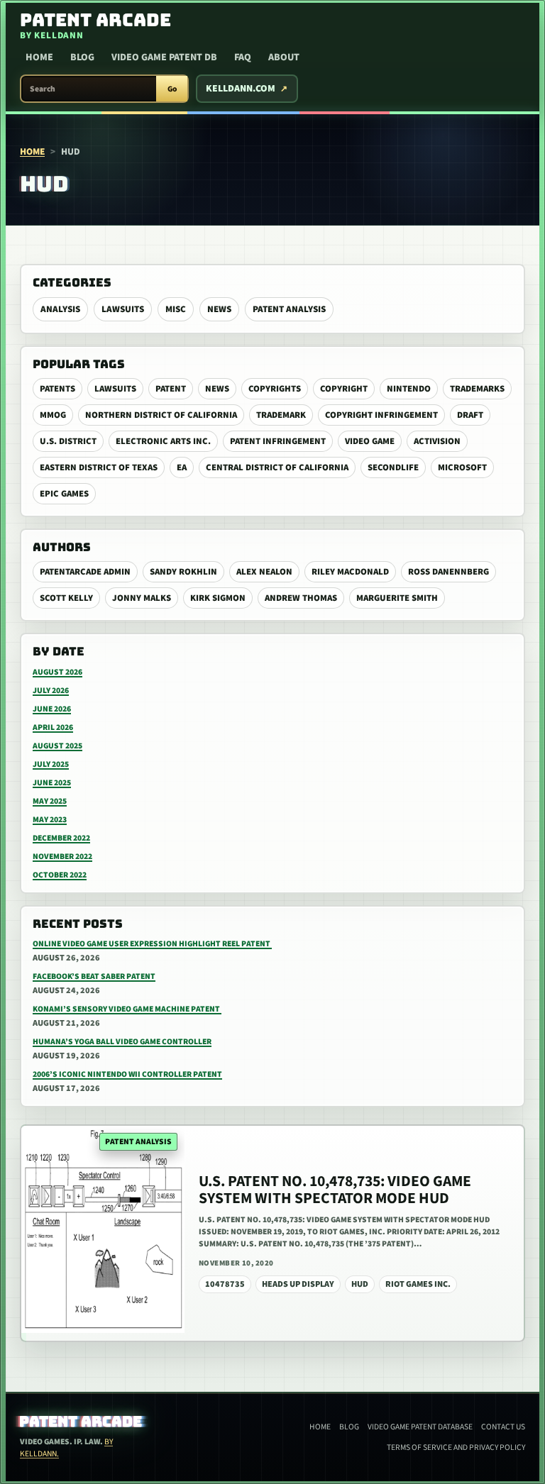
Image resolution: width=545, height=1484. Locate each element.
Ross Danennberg (448, 571)
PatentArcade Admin (85, 571)
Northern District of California (161, 415)
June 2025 (52, 783)
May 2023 (50, 820)
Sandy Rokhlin (183, 571)
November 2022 (62, 857)
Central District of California (277, 467)
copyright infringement (381, 415)
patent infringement (278, 441)
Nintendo (409, 388)
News (219, 309)
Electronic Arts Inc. (163, 441)
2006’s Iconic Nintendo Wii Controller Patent (127, 1074)
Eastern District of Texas (99, 467)
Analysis (60, 309)
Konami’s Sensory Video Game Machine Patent (127, 1009)
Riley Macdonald (350, 571)
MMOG (53, 415)
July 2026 (51, 691)
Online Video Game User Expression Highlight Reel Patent (152, 944)
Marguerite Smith (397, 598)
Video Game (370, 441)
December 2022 (61, 838)
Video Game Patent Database (420, 1427)
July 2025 (51, 764)
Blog (82, 57)
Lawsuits (122, 309)
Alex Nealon (264, 571)
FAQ (242, 57)
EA (182, 467)
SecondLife (393, 467)
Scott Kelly (66, 598)
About (283, 57)
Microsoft (462, 467)
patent (170, 388)
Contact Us (503, 1427)
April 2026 (53, 727)
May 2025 (50, 801)
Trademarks (477, 388)
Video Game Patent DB (164, 57)
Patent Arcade (81, 1421)
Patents (57, 388)
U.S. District (68, 441)
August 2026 (57, 672)
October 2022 (60, 875)
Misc (175, 309)
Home (39, 57)
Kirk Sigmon (218, 598)
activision (437, 441)
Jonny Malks (141, 598)
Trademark (281, 415)
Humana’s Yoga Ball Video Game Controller (122, 1042)
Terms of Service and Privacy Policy (456, 1447)
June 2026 (52, 709)
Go (172, 89)
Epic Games (64, 493)
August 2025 (57, 746)
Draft (470, 415)
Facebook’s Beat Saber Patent (94, 976)
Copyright (344, 388)
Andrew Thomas (301, 598)
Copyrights (274, 388)
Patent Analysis (289, 309)
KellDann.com (240, 89)
